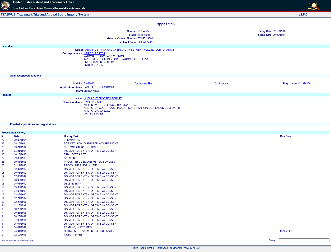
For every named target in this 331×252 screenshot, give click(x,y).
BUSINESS (162, 248)
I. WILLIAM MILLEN (95, 102)
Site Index (24, 8)
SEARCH (151, 248)
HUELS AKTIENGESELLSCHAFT (103, 98)
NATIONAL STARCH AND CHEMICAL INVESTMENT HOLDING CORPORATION (129, 49)
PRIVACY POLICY (192, 248)
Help (83, 8)
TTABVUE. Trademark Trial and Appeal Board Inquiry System (45, 14)
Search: (273, 240)
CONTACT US (176, 248)
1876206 (306, 83)
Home (15, 8)
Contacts (48, 8)
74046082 (89, 83)
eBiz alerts (69, 8)
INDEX (143, 248)
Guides (40, 8)
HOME (135, 248)
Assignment (221, 83)
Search (32, 8)
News (77, 8)
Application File (143, 83)
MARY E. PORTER (94, 53)
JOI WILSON (145, 42)
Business (58, 8)
